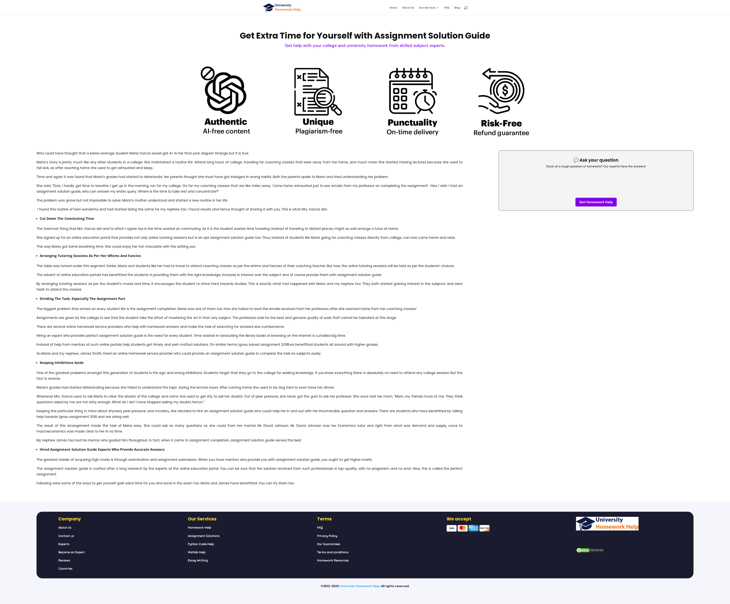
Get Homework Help (596, 202)
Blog (457, 7)
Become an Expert (71, 552)
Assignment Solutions (204, 536)
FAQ (446, 7)
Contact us (66, 536)
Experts (63, 544)
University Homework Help (359, 586)
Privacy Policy (327, 536)
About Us (408, 7)
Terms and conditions (333, 552)
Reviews (64, 560)
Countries (65, 568)
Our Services (427, 7)
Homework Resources (333, 560)
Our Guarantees (328, 544)
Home (393, 7)
